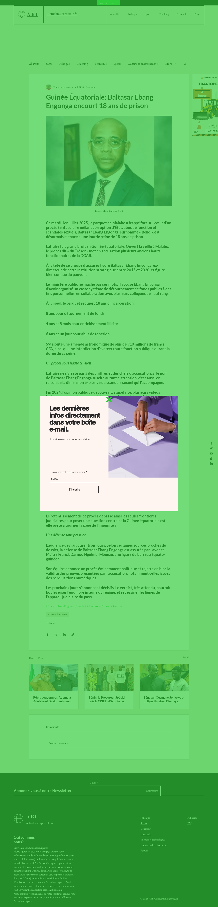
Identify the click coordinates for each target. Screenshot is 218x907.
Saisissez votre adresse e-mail (68, 472)
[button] (109, 400)
